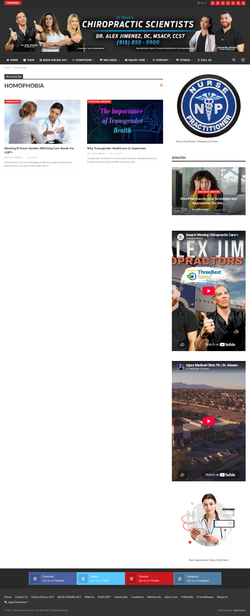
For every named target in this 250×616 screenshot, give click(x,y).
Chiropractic (12, 101)
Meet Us (89, 596)
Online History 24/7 (42, 596)
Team (30, 60)
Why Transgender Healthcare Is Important (116, 148)
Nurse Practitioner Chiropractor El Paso (197, 141)
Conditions (84, 60)
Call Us (206, 60)
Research (222, 596)
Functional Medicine (99, 101)
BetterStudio (240, 610)
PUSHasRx (187, 596)
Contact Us (21, 596)
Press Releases (205, 596)
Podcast (162, 60)
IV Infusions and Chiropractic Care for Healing (57, 3)
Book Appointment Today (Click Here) (209, 560)
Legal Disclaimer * (18, 602)
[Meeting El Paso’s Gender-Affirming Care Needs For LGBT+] (42, 122)
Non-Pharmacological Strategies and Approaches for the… (208, 200)
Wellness (110, 60)
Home (14, 60)
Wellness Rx (154, 596)
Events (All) (121, 596)
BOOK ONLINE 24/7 (55, 60)
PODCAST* (104, 596)
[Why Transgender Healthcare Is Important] (125, 122)
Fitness (185, 60)
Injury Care (136, 60)
